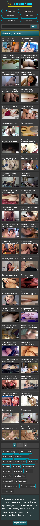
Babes (17, 466)
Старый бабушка (11, 451)
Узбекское (10, 16)
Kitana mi (8, 456)
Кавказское (10, 20)
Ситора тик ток (11, 486)
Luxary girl (9, 481)
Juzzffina (8, 476)
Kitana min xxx (22, 456)
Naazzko (19, 471)
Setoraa (8, 471)
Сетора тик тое (28, 486)
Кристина (22, 481)
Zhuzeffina (21, 476)
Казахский (11, 11)
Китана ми (21, 461)
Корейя (34, 461)
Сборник (8, 461)
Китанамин (29, 466)
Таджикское (29, 11)
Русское (29, 20)
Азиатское (29, 16)
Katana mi (27, 451)
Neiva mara (9, 491)
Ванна (7, 466)
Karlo (30, 471)
